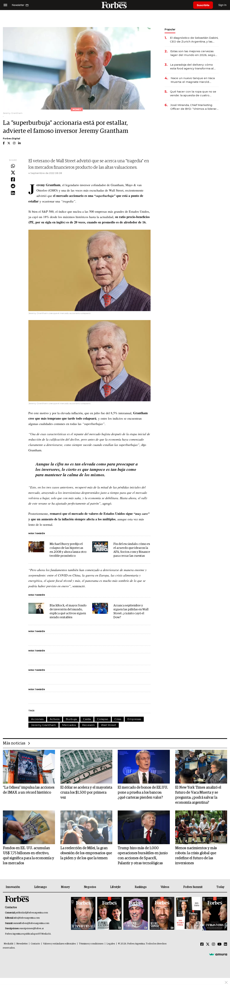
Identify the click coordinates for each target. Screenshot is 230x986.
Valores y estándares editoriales (59, 944)
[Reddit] (13, 186)
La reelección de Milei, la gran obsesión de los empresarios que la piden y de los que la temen (86, 853)
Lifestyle (115, 887)
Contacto (35, 944)
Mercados (69, 725)
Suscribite (203, 5)
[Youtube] (219, 944)
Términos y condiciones (91, 944)
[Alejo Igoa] (136, 913)
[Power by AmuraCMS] (218, 954)
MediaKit (8, 944)
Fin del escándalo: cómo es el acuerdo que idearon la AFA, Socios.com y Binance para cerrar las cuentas (131, 550)
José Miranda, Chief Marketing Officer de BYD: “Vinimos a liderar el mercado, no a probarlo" (193, 107)
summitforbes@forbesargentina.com (31, 923)
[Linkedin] (13, 193)
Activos (54, 719)
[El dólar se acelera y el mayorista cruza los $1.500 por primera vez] (86, 767)
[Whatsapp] (13, 166)
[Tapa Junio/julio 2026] (83, 913)
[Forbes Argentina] (115, 5)
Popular (170, 29)
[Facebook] (13, 179)
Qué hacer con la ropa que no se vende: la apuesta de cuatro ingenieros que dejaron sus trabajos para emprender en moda (193, 93)
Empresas (134, 719)
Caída (87, 719)
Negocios (90, 887)
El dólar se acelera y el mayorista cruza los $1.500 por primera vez (86, 792)
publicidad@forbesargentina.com (31, 913)
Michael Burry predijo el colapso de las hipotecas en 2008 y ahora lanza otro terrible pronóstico (68, 550)
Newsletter (22, 944)
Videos (165, 887)
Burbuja (71, 719)
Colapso (102, 719)
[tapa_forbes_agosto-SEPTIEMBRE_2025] (214, 913)
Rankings (140, 887)
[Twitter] (13, 172)
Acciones (37, 719)
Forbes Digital (11, 138)
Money (65, 887)
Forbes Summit (192, 887)
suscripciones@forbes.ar (31, 928)
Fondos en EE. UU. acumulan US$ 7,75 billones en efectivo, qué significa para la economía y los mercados (28, 855)
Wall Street (108, 725)
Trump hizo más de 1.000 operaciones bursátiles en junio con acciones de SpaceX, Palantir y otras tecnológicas (143, 855)
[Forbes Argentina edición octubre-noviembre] (188, 913)
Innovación (13, 887)
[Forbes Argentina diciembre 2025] (162, 913)
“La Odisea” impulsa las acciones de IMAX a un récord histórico (28, 790)
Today (220, 887)
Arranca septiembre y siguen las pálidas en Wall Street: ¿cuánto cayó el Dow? (130, 611)
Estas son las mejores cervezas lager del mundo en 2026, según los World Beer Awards (193, 53)
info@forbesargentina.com (27, 918)
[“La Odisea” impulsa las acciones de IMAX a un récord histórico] (29, 767)
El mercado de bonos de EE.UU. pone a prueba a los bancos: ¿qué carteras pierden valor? (143, 792)
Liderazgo (40, 887)
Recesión (88, 725)
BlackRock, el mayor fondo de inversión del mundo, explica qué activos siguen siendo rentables (68, 611)
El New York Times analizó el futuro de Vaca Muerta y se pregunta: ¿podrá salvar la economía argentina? (198, 795)
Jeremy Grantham (43, 725)
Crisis (117, 719)
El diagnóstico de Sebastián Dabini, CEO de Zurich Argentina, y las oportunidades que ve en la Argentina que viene (194, 39)
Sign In (222, 4)
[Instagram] (213, 944)
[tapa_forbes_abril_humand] (109, 913)
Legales (111, 944)
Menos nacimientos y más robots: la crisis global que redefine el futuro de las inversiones (196, 855)
